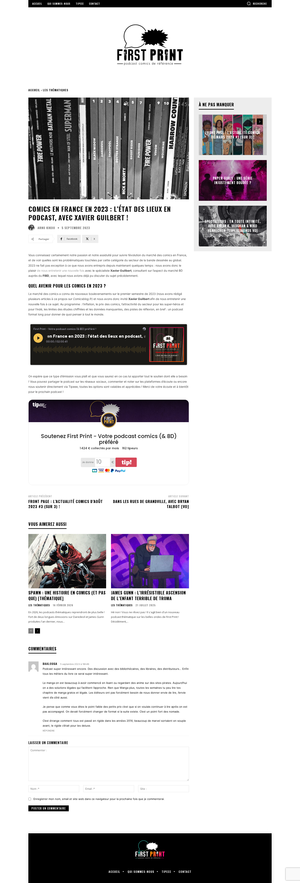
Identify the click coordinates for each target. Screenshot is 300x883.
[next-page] (37, 631)
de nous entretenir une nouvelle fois (60, 270)
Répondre (49, 730)
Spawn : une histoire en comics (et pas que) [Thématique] (67, 595)
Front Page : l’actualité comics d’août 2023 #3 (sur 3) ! (65, 504)
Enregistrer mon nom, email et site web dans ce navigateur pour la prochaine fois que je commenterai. (98, 799)
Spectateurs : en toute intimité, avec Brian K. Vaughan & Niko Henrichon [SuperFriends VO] (232, 226)
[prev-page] (30, 631)
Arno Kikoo (46, 227)
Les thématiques (55, 90)
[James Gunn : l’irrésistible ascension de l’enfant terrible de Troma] (150, 561)
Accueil (34, 90)
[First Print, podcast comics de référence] (150, 45)
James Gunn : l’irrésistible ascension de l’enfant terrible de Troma (148, 595)
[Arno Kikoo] (32, 228)
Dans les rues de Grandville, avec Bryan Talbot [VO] (151, 504)
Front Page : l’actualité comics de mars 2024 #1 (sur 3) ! (232, 134)
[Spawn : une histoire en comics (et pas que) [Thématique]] (67, 561)
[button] (257, 3)
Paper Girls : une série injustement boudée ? (233, 180)
